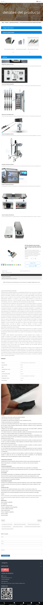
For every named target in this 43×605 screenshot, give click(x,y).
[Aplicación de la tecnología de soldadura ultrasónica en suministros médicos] (14, 108)
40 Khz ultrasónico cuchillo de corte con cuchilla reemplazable (9, 49)
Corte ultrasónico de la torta (6, 526)
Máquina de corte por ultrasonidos (20, 524)
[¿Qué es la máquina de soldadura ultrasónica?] (14, 239)
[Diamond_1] (5, 570)
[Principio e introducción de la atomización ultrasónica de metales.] (14, 178)
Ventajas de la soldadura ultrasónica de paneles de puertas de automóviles (8, 60)
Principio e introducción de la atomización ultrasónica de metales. (8, 180)
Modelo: (3, 270)
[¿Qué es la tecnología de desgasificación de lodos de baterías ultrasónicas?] (14, 78)
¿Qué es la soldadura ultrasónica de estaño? (8, 210)
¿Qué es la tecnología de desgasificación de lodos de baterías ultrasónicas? (8, 80)
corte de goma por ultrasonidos (7, 524)
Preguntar (32, 263)
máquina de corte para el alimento (7, 528)
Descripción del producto (6, 274)
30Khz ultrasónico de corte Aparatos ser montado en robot (33, 49)
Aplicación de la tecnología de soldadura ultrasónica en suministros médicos (8, 110)
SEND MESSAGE (5, 555)
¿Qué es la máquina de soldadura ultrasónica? (8, 241)
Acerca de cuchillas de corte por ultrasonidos (9, 278)
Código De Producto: (5, 272)
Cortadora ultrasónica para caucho (33, 524)
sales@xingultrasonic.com (7, 577)
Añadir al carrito (32, 265)
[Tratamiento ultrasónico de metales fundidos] (14, 158)
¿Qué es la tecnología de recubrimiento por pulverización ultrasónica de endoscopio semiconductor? (8, 129)
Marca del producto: (23, 270)
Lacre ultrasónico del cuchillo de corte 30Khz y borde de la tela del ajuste (21, 49)
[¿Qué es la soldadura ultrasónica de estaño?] (14, 209)
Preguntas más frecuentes (6, 276)
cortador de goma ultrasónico (18, 526)
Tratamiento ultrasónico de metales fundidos (8, 160)
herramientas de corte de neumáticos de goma (32, 526)
